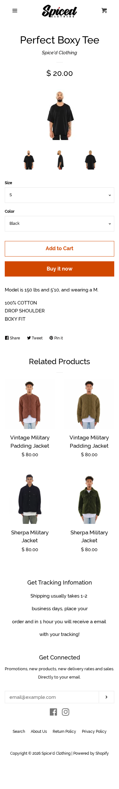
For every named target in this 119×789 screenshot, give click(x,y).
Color (10, 211)
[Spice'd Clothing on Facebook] (53, 713)
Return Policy (64, 731)
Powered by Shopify (91, 753)
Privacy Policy (94, 731)
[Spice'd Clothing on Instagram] (65, 713)
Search (19, 731)
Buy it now (59, 269)
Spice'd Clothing (59, 53)
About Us (39, 731)
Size (8, 183)
